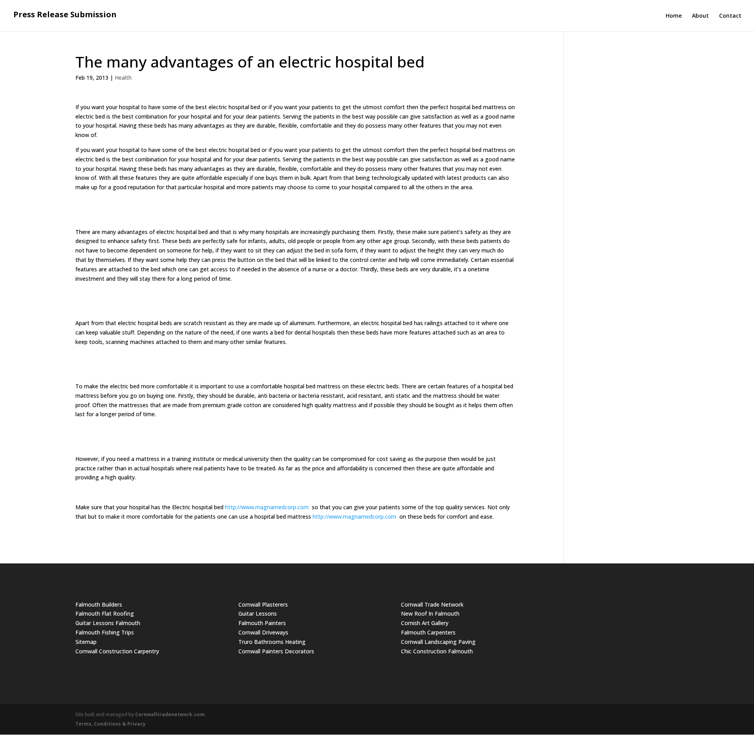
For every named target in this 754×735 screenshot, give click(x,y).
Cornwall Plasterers (263, 604)
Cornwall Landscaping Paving (438, 641)
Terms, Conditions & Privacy (110, 723)
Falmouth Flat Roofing (104, 613)
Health (123, 77)
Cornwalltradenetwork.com (170, 714)
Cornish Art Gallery (424, 623)
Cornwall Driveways (263, 632)
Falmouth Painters (262, 623)
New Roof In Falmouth (430, 613)
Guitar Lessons (257, 613)
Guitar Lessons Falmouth (107, 623)
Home (674, 16)
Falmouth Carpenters (428, 632)
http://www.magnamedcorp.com (267, 507)
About (700, 16)
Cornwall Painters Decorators (276, 651)
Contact (730, 16)
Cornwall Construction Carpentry (117, 651)
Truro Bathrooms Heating (272, 641)
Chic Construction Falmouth (437, 651)
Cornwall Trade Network (432, 604)
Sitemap (86, 641)
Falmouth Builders (98, 604)
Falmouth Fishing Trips (104, 632)
